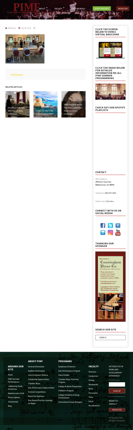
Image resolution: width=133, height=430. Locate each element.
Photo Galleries (14, 397)
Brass (91, 388)
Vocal (91, 401)
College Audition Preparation (70, 386)
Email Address (114, 380)
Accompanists (94, 405)
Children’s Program (66, 390)
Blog (10, 406)
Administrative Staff (16, 393)
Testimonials (13, 402)
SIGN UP (117, 391)
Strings (91, 380)
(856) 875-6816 (110, 193)
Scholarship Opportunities (38, 379)
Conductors (93, 376)
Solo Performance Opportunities (41, 388)
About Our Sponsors (36, 396)
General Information (36, 366)
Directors (92, 372)
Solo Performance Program (69, 371)
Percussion (93, 393)
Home (10, 375)
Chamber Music (34, 383)
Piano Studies (63, 375)
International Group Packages (70, 402)
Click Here (110, 201)
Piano (91, 397)
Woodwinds (93, 384)
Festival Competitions (37, 392)
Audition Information (36, 371)
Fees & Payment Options (38, 375)
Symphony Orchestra (66, 366)
